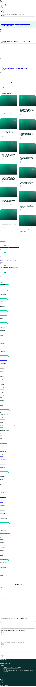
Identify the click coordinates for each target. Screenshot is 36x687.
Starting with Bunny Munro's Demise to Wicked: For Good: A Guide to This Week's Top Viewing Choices (27, 110)
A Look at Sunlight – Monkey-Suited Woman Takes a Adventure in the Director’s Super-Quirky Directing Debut (12, 280)
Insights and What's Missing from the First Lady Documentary (8, 201)
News (14, 14)
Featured (2, 681)
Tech (22, 14)
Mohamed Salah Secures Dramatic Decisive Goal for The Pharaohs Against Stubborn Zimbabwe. (17, 54)
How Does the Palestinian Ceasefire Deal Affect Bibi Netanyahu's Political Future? (26, 158)
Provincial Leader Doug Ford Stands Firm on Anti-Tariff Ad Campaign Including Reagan (26, 230)
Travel (23, 14)
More (3, 13)
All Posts (2, 678)
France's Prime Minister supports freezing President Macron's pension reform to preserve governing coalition (8, 178)
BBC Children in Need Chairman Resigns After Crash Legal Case (12, 667)
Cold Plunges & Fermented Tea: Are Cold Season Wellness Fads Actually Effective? (26, 134)
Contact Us (3, 15)
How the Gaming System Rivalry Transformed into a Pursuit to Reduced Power (12, 642)
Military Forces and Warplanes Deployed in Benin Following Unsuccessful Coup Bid (9, 267)
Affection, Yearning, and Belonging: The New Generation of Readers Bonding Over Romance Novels (8, 155)
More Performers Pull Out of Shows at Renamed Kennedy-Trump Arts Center (9, 224)
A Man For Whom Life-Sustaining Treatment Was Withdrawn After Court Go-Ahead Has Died (9, 132)
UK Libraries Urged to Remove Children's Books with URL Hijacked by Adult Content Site (15, 672)
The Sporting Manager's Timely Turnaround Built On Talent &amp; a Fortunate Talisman (9, 260)
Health (6, 14)
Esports (3, 11)
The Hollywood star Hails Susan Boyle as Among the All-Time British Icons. (14, 68)
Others (16, 14)
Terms (5, 685)
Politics (18, 14)
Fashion (3, 12)
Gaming (3, 14)
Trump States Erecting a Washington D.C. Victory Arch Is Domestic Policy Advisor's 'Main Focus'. (8, 109)
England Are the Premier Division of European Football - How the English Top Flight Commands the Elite (26, 182)
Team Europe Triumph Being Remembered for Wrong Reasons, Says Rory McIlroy (27, 206)
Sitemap (7, 685)
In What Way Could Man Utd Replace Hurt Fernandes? (10, 668)
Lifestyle (12, 14)
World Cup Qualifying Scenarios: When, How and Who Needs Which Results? (12, 606)
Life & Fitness (9, 14)
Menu (2, 7)
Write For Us (2, 685)
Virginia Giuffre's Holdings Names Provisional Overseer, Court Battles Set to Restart (15, 41)
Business (3, 10)
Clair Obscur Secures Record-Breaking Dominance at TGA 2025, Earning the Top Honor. (9, 247)
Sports (20, 14)
